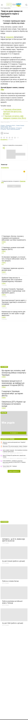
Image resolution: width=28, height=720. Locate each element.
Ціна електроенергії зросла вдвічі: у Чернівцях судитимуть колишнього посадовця (14, 302)
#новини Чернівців (20, 125)
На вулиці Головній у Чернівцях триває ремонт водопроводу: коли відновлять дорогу (13, 291)
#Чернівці (3, 125)
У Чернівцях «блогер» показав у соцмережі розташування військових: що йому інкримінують (14, 238)
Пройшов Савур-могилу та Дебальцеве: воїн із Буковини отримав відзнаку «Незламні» (12, 279)
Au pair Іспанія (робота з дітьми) (13, 561)
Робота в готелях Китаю (10, 581)
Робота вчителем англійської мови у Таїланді (12, 602)
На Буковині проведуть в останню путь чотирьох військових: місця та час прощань (14, 259)
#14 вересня (3, 129)
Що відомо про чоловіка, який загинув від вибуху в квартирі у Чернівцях (14, 372)
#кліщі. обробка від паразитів (13, 129)
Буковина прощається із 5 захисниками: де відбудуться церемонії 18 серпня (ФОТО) (13, 383)
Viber (2, 90)
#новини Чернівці (4, 126)
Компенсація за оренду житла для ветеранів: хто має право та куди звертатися (13, 313)
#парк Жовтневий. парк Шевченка (8, 128)
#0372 (10, 126)
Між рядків (8, 422)
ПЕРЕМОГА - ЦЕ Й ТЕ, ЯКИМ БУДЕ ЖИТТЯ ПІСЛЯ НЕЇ (13, 540)
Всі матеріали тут (14, 433)
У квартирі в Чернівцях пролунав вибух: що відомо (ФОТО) (12, 393)
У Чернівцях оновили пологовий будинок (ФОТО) (13, 248)
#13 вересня (19, 128)
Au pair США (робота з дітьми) (12, 623)
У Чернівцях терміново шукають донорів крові (13, 269)
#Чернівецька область (10, 125)
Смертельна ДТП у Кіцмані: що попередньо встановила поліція (14, 404)
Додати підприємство (14, 471)
